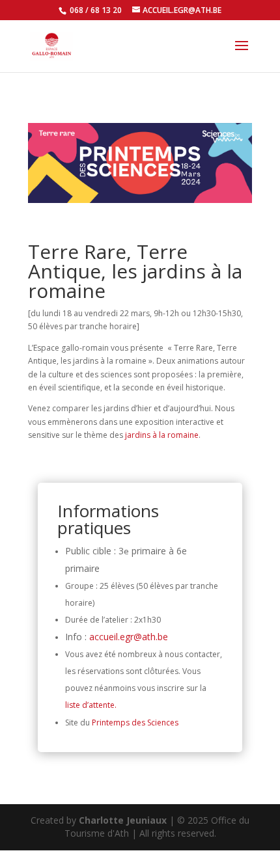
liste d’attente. (91, 704)
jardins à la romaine (162, 434)
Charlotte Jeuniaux (123, 820)
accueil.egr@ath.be (128, 636)
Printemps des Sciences (135, 722)
